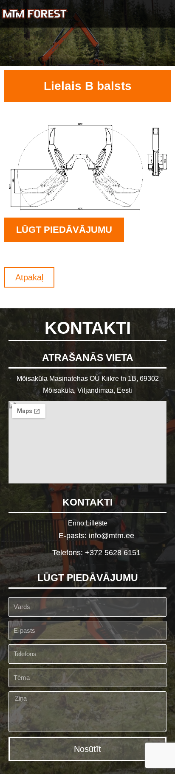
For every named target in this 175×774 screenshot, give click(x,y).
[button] (163, 13)
